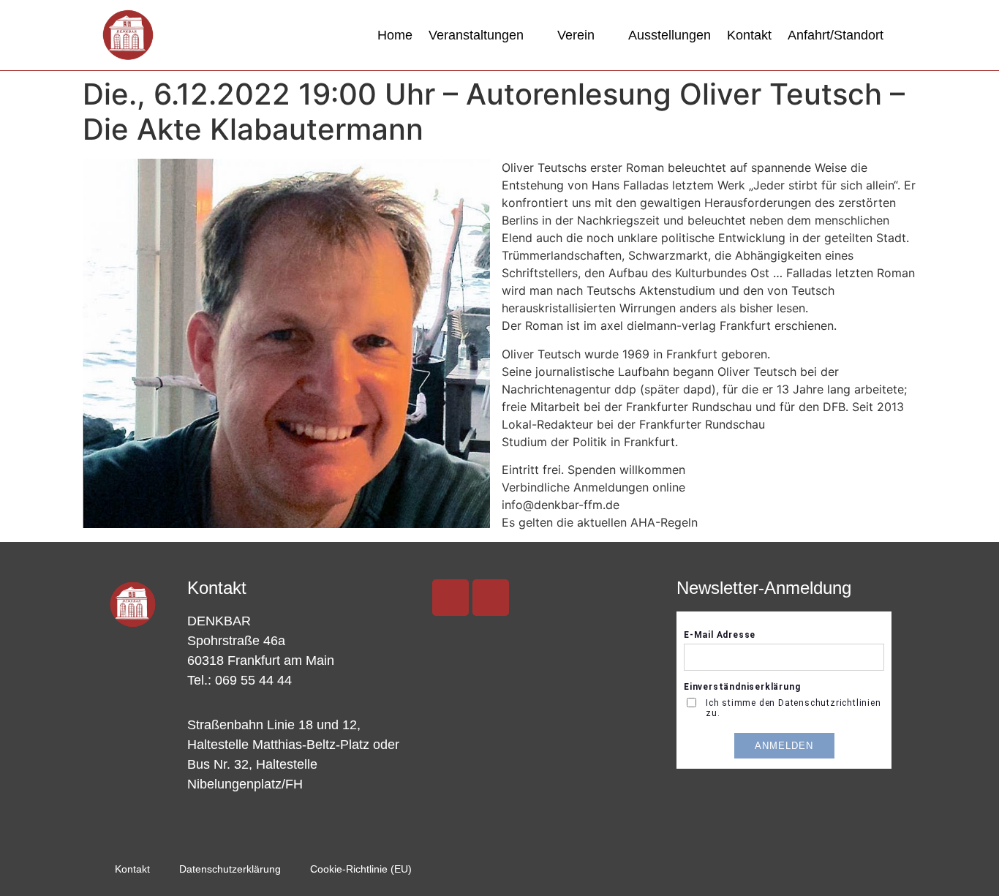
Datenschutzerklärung (230, 869)
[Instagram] (450, 597)
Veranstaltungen (476, 35)
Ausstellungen (669, 35)
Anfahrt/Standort (835, 35)
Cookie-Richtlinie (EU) (361, 869)
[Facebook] (490, 597)
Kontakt (749, 35)
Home (394, 35)
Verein (576, 35)
